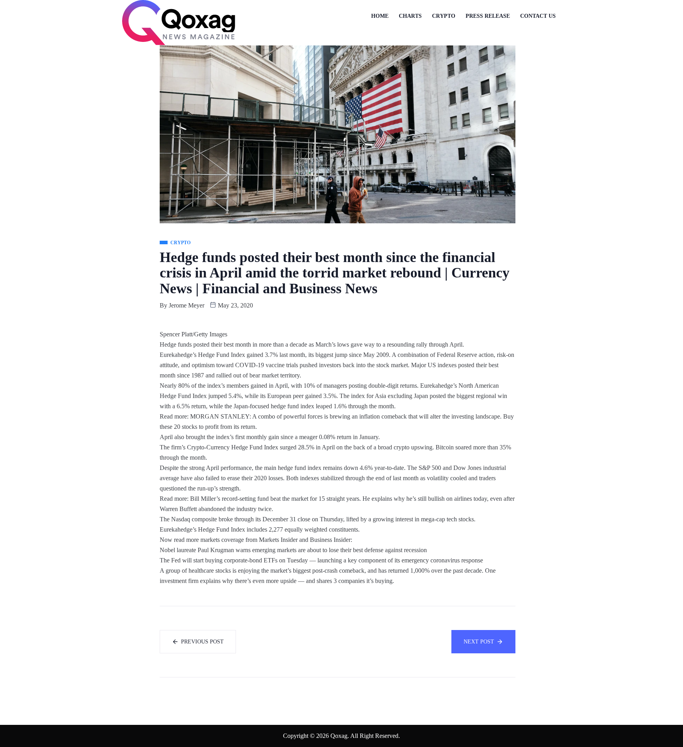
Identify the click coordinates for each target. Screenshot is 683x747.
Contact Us (538, 16)
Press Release (488, 16)
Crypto (443, 16)
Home (380, 16)
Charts (410, 16)
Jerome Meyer (186, 305)
